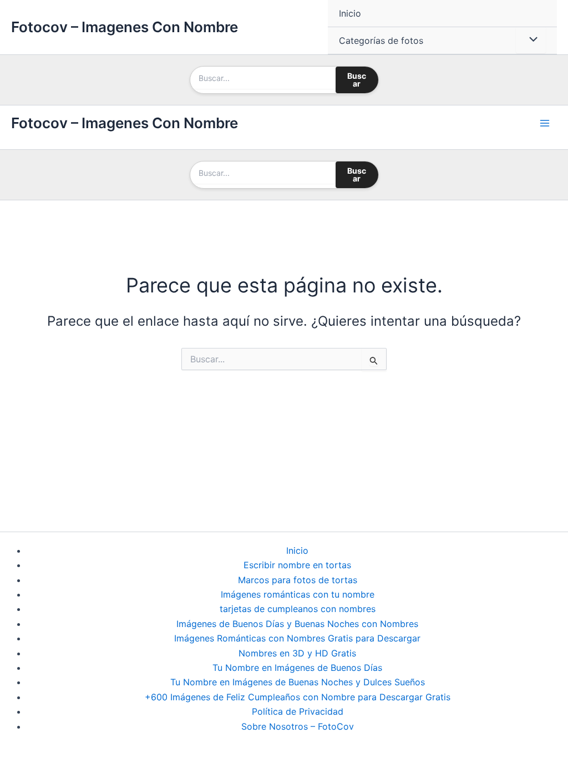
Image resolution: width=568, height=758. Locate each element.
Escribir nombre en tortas (297, 564)
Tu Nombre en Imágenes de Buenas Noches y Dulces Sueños (297, 682)
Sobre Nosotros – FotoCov (297, 726)
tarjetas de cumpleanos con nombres (298, 608)
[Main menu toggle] (544, 123)
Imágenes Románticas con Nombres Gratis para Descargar (297, 638)
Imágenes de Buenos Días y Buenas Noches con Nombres (297, 623)
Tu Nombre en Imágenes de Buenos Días (297, 667)
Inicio (350, 13)
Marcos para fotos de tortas (297, 579)
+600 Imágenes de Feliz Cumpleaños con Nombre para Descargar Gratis (297, 697)
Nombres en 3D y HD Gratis (297, 653)
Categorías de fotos (381, 40)
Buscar (356, 79)
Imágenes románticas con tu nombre (297, 594)
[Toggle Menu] (531, 40)
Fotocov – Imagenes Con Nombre (124, 27)
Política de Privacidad (297, 711)
